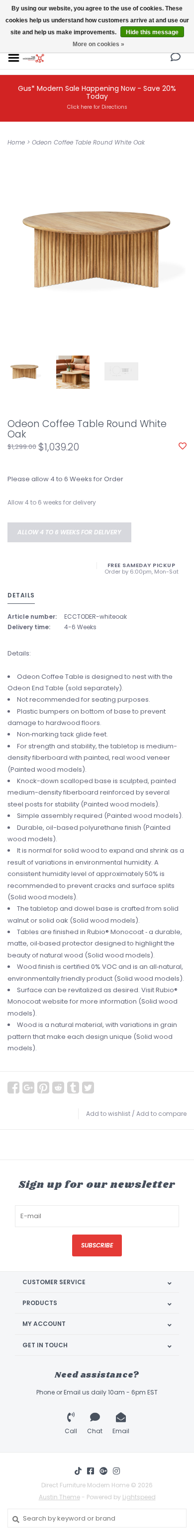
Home (16, 142)
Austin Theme (59, 1497)
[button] (176, 58)
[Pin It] (43, 1088)
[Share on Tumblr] (73, 1088)
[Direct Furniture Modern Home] (33, 57)
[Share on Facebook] (13, 1088)
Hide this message (152, 32)
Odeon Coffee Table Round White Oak (88, 142)
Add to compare (161, 1113)
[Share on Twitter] (88, 1088)
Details (21, 595)
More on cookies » (98, 44)
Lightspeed (139, 1497)
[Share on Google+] (28, 1088)
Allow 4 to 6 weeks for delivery (69, 532)
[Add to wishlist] (183, 446)
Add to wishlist (108, 1113)
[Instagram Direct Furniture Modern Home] (116, 1471)
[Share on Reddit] (58, 1088)
